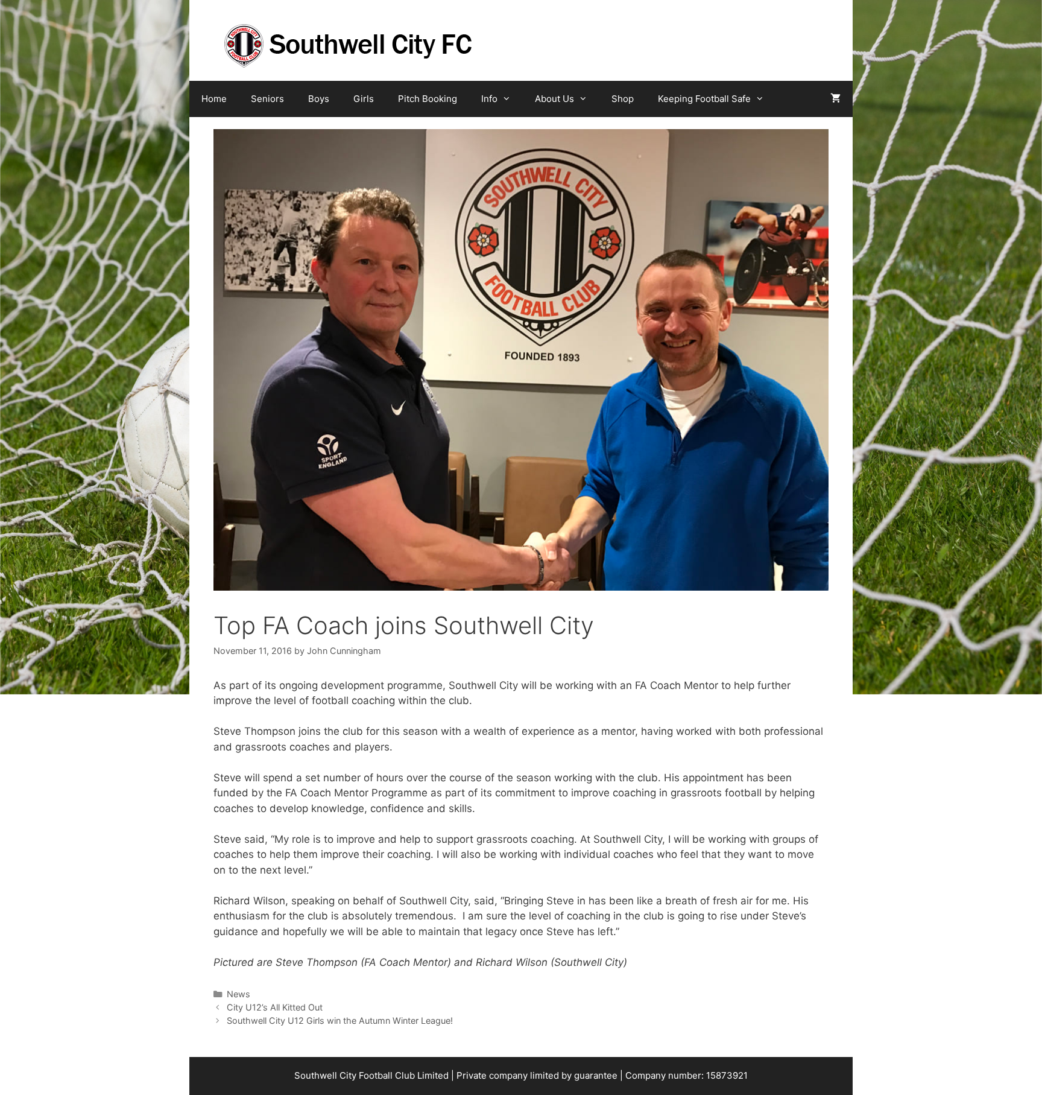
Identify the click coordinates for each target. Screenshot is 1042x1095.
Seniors (267, 98)
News (238, 994)
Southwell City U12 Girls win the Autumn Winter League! (340, 1020)
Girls (363, 98)
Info (489, 98)
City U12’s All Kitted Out (275, 1007)
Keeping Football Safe (704, 98)
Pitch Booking (427, 98)
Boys (318, 98)
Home (214, 98)
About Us (554, 98)
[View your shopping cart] (835, 99)
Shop (622, 98)
